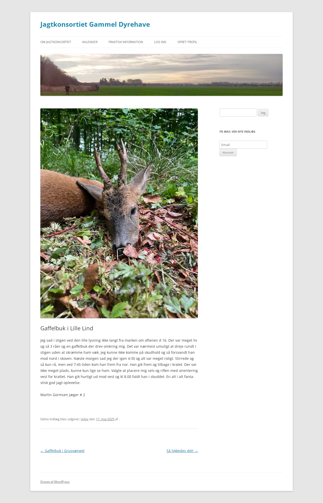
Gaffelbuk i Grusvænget (62, 450)
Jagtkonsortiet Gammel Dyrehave (95, 24)
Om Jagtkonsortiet (55, 42)
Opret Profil (187, 42)
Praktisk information (126, 42)
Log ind (160, 42)
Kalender (89, 42)
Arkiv (85, 419)
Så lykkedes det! (182, 450)
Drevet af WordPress (55, 482)
